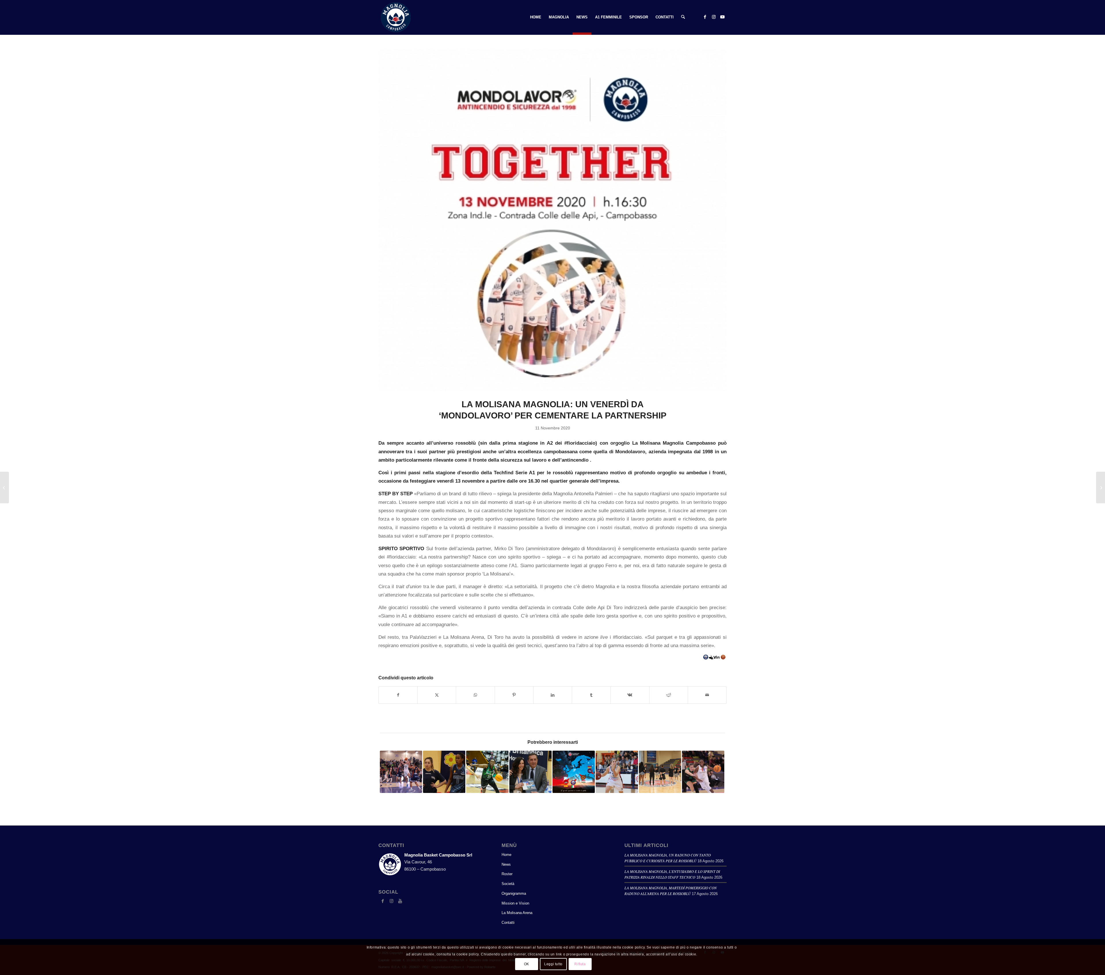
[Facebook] (382, 901)
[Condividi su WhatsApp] (475, 695)
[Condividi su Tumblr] (591, 695)
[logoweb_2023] (395, 17)
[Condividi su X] (437, 695)
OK (526, 964)
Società (508, 884)
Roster (507, 874)
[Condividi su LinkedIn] (553, 695)
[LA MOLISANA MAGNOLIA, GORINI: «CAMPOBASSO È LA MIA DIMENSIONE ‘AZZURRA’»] (4, 487)
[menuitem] (535, 17)
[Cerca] (683, 17)
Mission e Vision (515, 903)
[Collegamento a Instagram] (713, 17)
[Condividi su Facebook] (398, 695)
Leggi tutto (553, 964)
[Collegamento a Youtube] (722, 17)
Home (506, 854)
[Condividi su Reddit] (668, 695)
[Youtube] (400, 901)
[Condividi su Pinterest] (514, 695)
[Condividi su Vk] (630, 695)
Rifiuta (580, 964)
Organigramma (514, 893)
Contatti (508, 922)
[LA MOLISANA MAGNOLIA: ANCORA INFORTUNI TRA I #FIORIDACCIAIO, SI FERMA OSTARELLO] (1100, 487)
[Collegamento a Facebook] (705, 17)
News (506, 864)
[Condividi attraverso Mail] (707, 695)
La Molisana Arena (517, 913)
